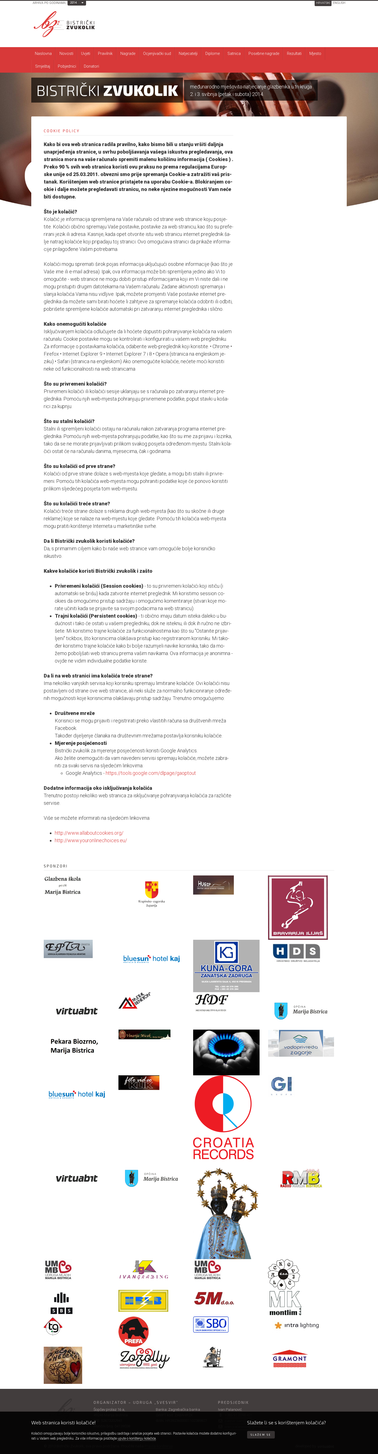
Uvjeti (85, 53)
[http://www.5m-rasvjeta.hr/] (226, 1299)
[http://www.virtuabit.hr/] (77, 1178)
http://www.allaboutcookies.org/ (89, 833)
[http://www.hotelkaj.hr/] (77, 1094)
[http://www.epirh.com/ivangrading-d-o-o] (151, 1269)
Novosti (66, 53)
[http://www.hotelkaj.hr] (151, 958)
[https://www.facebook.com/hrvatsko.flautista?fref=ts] (226, 1002)
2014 (73, 2)
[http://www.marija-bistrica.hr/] (151, 1178)
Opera (163, 354)
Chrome (222, 346)
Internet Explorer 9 (83, 354)
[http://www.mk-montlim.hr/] (301, 1303)
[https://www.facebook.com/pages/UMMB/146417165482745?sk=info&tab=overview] (226, 1270)
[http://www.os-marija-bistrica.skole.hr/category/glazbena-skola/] (77, 885)
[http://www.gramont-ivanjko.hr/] (301, 1361)
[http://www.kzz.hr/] (151, 894)
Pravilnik (105, 53)
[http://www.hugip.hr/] (226, 885)
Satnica (234, 53)
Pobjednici (67, 66)
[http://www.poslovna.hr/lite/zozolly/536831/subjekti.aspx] (151, 1358)
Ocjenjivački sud (157, 53)
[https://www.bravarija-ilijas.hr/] (301, 907)
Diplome (212, 53)
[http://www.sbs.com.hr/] (77, 1303)
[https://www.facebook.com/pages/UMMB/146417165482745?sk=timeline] (77, 1270)
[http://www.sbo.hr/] (226, 1325)
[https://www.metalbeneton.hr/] (151, 1001)
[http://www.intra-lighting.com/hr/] (301, 1325)
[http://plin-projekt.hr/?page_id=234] (226, 1052)
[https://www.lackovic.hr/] (301, 1274)
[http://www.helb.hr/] (151, 1301)
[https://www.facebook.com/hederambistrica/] (77, 1365)
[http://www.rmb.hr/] (301, 1178)
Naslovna (43, 53)
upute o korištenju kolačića (137, 1438)
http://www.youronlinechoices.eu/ (91, 840)
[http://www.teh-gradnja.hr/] (77, 1326)
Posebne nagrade (263, 53)
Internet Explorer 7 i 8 (129, 354)
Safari (64, 361)
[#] (151, 1034)
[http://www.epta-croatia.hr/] (77, 949)
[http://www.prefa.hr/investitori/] (151, 1332)
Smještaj (42, 66)
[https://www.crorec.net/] (226, 1117)
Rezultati (294, 53)
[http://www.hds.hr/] (301, 953)
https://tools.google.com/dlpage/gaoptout (151, 773)
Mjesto (315, 53)
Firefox (52, 354)
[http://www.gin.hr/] (301, 1086)
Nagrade (127, 53)
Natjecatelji (188, 53)
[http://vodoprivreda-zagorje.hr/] (301, 1043)
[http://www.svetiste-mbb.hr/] (226, 1209)
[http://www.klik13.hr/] (151, 1082)
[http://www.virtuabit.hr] (77, 1011)
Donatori (91, 66)
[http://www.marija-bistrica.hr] (301, 1011)
